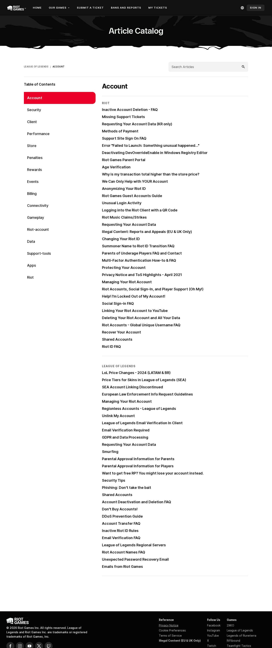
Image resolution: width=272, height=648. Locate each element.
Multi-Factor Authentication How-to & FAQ (139, 260)
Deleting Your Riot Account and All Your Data (141, 318)
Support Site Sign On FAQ (124, 138)
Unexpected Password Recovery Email (135, 559)
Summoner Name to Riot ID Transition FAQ (138, 246)
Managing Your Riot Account (127, 282)
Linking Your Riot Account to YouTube (135, 311)
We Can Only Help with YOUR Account (135, 181)
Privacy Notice (168, 625)
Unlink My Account (118, 416)
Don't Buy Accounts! (120, 509)
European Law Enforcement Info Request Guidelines (147, 394)
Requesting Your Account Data (129, 224)
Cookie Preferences (172, 630)
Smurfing (110, 452)
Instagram (213, 630)
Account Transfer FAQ (121, 523)
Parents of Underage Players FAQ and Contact (142, 253)
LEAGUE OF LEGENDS (36, 66)
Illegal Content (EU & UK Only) (180, 640)
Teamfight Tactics (239, 645)
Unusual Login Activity (121, 203)
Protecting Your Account (124, 267)
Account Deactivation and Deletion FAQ (136, 502)
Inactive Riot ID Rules (120, 531)
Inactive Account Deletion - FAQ (130, 110)
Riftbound (233, 640)
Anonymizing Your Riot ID (124, 188)
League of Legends (240, 630)
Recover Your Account (121, 332)
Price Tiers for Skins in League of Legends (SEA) (144, 380)
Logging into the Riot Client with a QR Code (139, 210)
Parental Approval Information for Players (138, 466)
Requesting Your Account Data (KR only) (137, 124)
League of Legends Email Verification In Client (142, 423)
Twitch (211, 645)
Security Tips (113, 480)
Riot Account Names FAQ (123, 552)
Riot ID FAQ (111, 346)
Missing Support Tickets (123, 117)
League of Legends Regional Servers (134, 545)
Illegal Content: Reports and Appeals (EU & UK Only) (147, 232)
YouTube (213, 635)
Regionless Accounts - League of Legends (139, 408)
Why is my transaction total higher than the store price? (150, 174)
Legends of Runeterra (241, 635)
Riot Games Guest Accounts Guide (132, 196)
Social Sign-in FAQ (118, 303)
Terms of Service (170, 635)
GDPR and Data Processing (125, 437)
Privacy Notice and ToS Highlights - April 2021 (142, 275)
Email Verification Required (126, 430)
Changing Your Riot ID (121, 239)
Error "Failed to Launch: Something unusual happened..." (150, 145)
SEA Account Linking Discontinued (132, 387)
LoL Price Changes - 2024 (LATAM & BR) (136, 373)
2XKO (230, 625)
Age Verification (116, 167)
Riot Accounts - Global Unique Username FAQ (141, 325)
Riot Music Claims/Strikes (124, 217)
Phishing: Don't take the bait (126, 487)
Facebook (213, 625)
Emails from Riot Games (122, 566)
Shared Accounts (117, 339)
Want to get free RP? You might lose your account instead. (153, 473)
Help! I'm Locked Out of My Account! (133, 296)
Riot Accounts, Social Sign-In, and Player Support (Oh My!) (153, 289)
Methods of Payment (120, 131)
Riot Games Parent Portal (123, 160)
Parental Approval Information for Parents (138, 459)
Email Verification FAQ (121, 538)
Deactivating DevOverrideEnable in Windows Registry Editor (154, 153)
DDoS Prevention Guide (122, 516)
